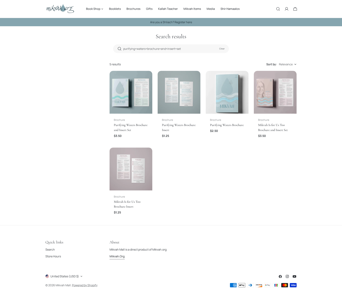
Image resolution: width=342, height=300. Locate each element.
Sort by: (271, 64)
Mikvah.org (117, 256)
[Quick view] (147, 78)
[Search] (278, 8)
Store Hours (53, 256)
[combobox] (171, 48)
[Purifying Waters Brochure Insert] (179, 92)
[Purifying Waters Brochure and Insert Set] (131, 92)
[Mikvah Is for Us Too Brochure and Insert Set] (275, 92)
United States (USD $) (64, 276)
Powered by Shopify (84, 285)
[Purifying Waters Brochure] (227, 92)
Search (50, 249)
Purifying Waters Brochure (227, 125)
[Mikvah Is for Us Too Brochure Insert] (131, 169)
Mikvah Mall (63, 285)
